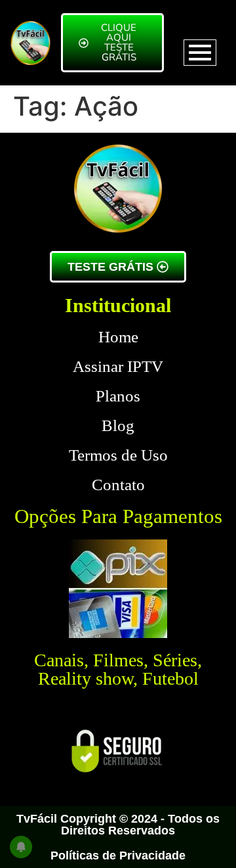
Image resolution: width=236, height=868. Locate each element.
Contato (118, 484)
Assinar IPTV (118, 366)
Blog (118, 425)
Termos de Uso (118, 455)
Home (118, 337)
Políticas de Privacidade (118, 855)
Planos (118, 396)
